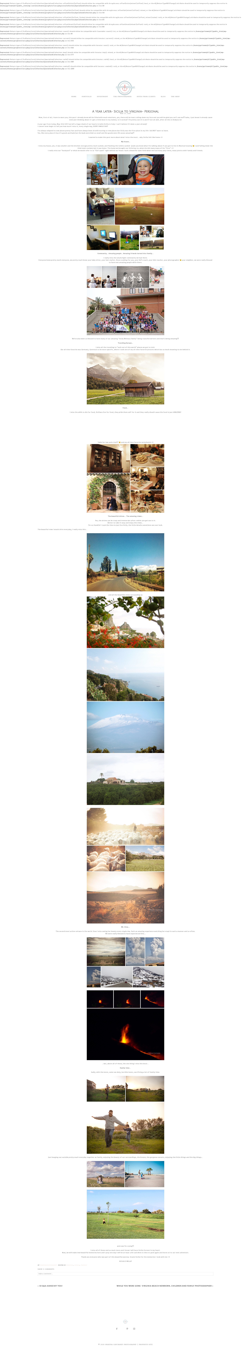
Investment (102, 96)
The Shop (175, 96)
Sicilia (77, 1265)
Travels (84, 1265)
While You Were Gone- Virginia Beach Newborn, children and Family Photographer (164, 1286)
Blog (163, 96)
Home (73, 96)
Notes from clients (146, 96)
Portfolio (87, 96)
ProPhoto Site (146, 1344)
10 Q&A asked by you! (51, 1286)
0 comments (46, 1269)
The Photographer (122, 96)
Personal (69, 1265)
